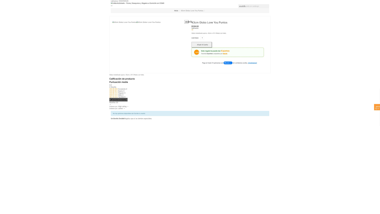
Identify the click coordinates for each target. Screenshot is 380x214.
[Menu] (111, 5)
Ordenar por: (113, 106)
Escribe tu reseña (119, 100)
